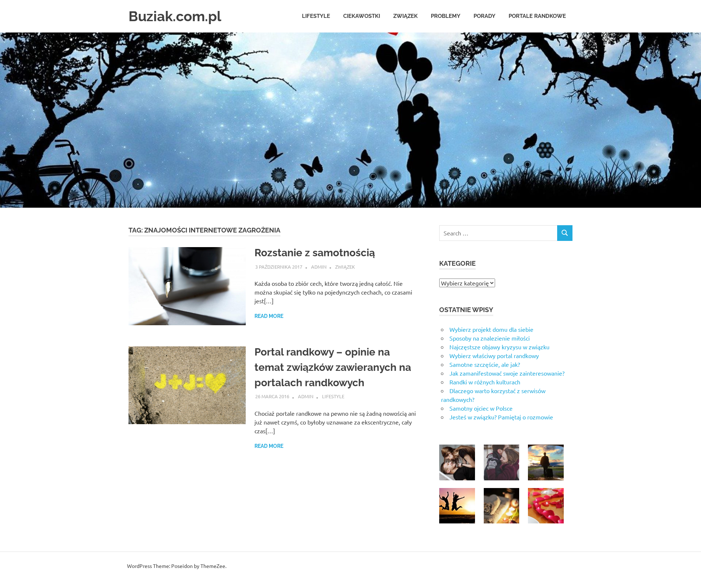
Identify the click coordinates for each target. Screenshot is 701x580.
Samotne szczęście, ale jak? (484, 364)
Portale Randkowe (537, 16)
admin (318, 267)
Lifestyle (316, 16)
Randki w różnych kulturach (484, 381)
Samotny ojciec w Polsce (481, 408)
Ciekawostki (361, 16)
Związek (405, 16)
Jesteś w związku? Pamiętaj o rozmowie (501, 416)
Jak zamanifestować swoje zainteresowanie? (506, 373)
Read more (268, 316)
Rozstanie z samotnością (314, 253)
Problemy (445, 16)
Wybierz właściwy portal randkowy (494, 355)
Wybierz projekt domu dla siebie (491, 329)
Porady (484, 16)
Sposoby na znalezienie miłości (489, 338)
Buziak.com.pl (175, 16)
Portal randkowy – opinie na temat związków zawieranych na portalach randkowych (332, 367)
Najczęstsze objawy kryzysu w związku (499, 346)
